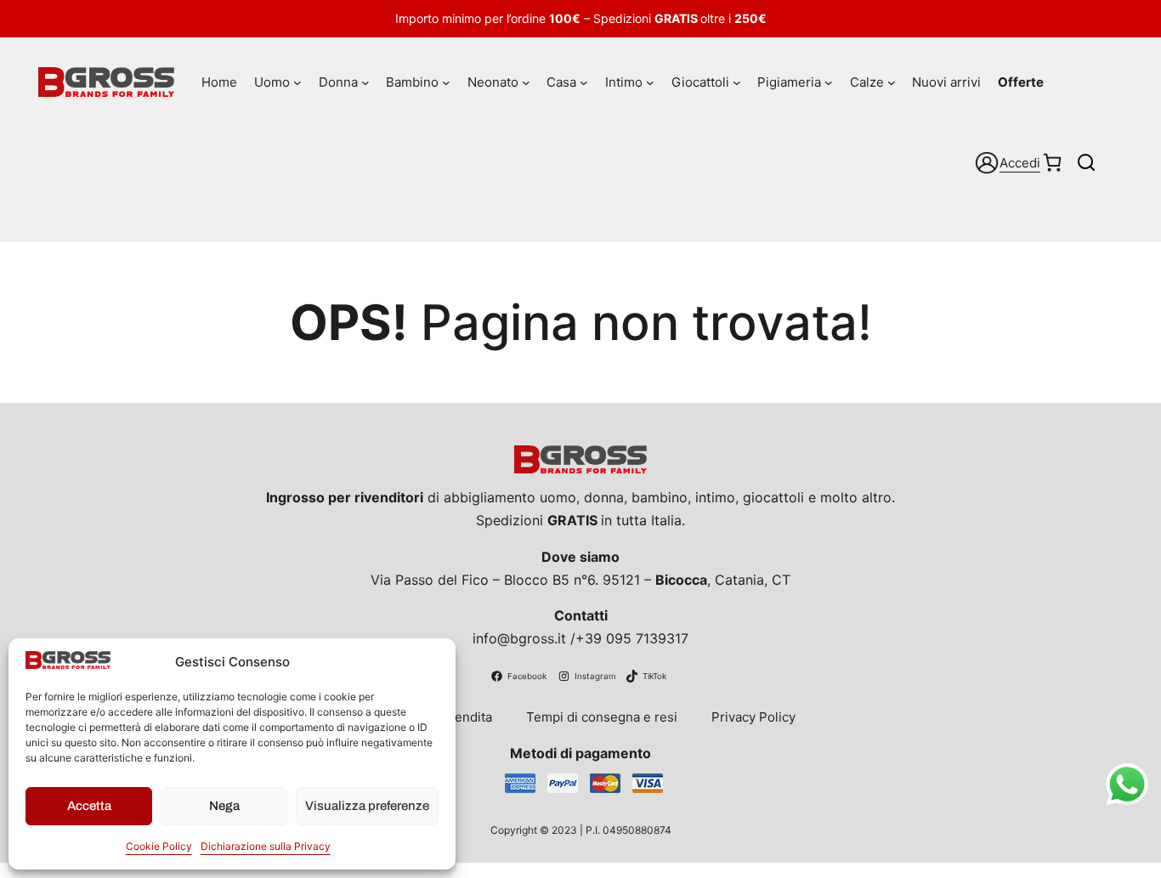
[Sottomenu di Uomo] (297, 82)
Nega (224, 806)
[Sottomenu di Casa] (584, 82)
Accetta (89, 806)
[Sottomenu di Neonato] (526, 82)
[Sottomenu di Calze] (891, 82)
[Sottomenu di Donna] (365, 82)
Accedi (1020, 163)
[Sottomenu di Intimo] (650, 82)
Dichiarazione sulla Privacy (266, 846)
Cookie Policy (159, 846)
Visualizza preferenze (367, 806)
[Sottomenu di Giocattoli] (737, 82)
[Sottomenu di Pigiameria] (828, 82)
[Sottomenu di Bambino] (446, 82)
